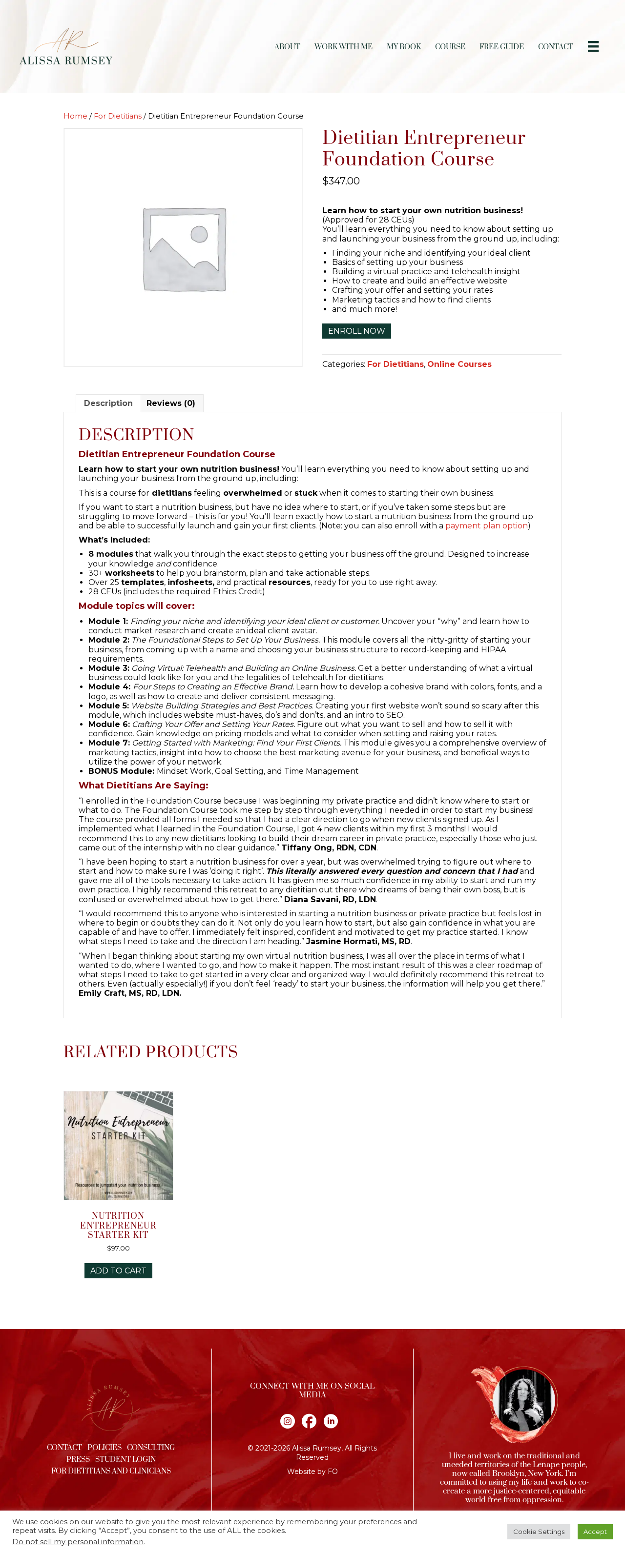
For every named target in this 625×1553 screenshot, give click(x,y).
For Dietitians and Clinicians (111, 1471)
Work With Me (343, 47)
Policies (104, 1447)
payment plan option (486, 525)
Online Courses (459, 364)
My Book (404, 47)
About (287, 47)
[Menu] (593, 46)
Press (78, 1459)
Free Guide (501, 47)
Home (75, 116)
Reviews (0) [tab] (170, 403)
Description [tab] (108, 403)
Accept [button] (595, 1531)
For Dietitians (118, 116)
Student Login (125, 1459)
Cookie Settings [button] (538, 1531)
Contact (555, 47)
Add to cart (118, 1270)
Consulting (151, 1447)
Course (450, 47)
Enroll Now (356, 331)
